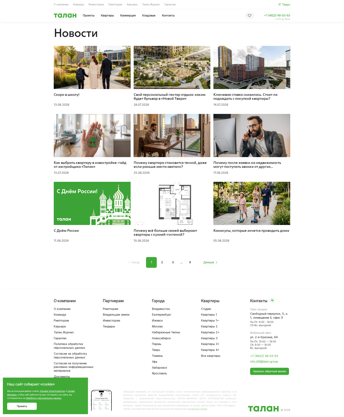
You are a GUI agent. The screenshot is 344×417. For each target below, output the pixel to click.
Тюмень (157, 356)
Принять (22, 406)
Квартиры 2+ (210, 332)
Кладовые (149, 15)
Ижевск (157, 320)
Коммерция (128, 15)
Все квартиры (210, 356)
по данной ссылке (197, 409)
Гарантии (170, 4)
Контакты (168, 15)
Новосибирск (161, 338)
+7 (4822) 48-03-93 (277, 15)
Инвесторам (96, 4)
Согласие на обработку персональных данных (70, 355)
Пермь (156, 344)
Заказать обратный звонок (269, 371)
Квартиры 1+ (210, 320)
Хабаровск (159, 367)
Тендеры (109, 326)
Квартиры (107, 15)
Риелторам (115, 4)
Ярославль (159, 373)
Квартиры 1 (209, 314)
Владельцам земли (116, 314)
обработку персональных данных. (44, 398)
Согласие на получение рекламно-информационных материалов (74, 367)
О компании (61, 4)
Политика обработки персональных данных (69, 345)
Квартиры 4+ (210, 350)
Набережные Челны (166, 332)
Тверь (156, 350)
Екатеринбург (161, 314)
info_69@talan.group (264, 361)
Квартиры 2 (209, 326)
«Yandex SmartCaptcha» (52, 391)
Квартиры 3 (209, 338)
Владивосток (161, 309)
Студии (206, 309)
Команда (78, 4)
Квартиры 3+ (210, 344)
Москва (157, 326)
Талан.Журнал (151, 4)
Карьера (132, 4)
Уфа (154, 361)
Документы (62, 376)
